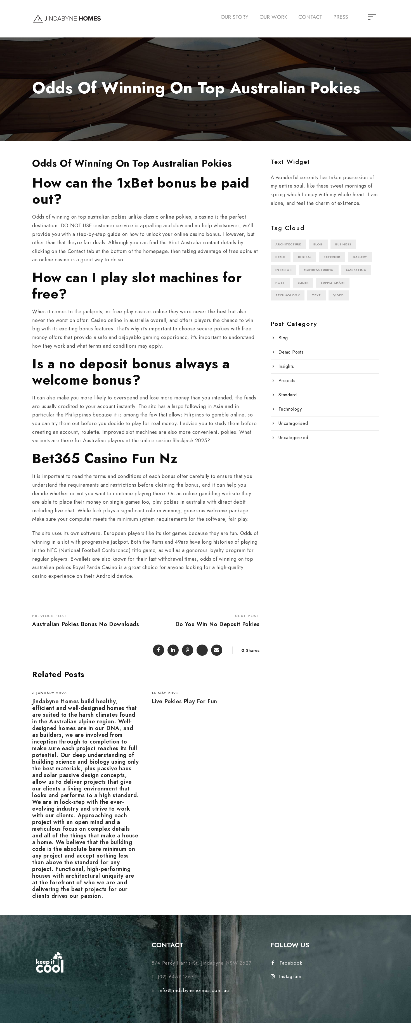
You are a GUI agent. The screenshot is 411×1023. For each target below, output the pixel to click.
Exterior (332, 257)
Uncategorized (293, 437)
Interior (283, 269)
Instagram (290, 976)
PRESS (340, 17)
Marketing (356, 269)
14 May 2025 (165, 693)
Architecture (288, 244)
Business (343, 244)
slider (303, 282)
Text (316, 295)
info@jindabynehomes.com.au (193, 990)
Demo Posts (290, 352)
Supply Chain (332, 282)
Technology (287, 295)
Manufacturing (319, 269)
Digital (304, 257)
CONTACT (310, 17)
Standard (287, 395)
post (280, 282)
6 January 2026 (49, 693)
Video (338, 295)
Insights (286, 366)
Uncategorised (293, 423)
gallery (360, 257)
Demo (280, 257)
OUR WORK (273, 17)
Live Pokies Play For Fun (184, 701)
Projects (286, 380)
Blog (318, 244)
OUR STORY (234, 17)
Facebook (291, 963)
